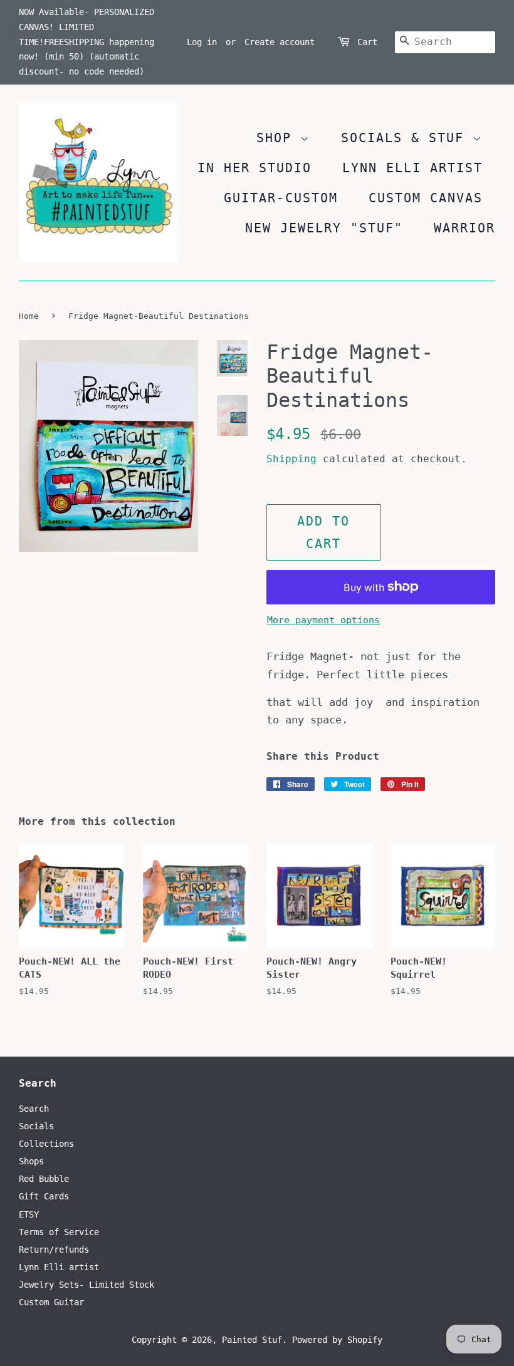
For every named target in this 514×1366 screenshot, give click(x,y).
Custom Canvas (426, 197)
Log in (202, 42)
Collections (46, 1144)
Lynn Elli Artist (412, 167)
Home (29, 316)
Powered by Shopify (337, 1340)
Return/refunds (54, 1249)
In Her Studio (254, 167)
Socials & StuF (407, 137)
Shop (278, 137)
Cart (367, 42)
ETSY (29, 1214)
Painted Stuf (252, 1340)
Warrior (464, 227)
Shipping (291, 459)
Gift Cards (44, 1196)
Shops (31, 1161)
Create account (279, 42)
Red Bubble (44, 1179)
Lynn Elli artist (59, 1267)
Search (34, 1109)
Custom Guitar (51, 1302)
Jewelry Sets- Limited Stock (86, 1285)
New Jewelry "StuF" (324, 227)
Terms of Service (59, 1232)
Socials (36, 1126)
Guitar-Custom (281, 197)
